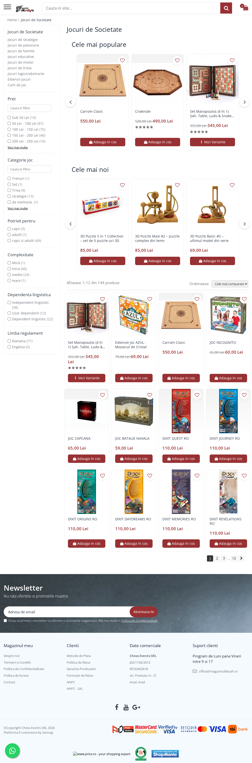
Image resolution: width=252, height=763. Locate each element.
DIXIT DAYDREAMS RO (133, 519)
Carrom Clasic (91, 111)
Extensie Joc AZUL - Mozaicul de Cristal (131, 344)
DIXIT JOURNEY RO (225, 438)
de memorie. (22, 202)
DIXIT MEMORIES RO (179, 519)
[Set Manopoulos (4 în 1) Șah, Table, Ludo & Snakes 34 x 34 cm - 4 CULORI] (212, 80)
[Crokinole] (158, 80)
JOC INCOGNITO (223, 342)
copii (16, 228)
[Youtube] (126, 707)
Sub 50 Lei (20, 117)
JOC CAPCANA (79, 438)
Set (14, 184)
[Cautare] (226, 8)
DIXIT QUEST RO (175, 438)
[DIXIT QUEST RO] (181, 411)
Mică (16, 262)
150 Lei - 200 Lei (25, 135)
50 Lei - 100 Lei (24, 123)
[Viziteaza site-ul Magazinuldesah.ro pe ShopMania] (165, 754)
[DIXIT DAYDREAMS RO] (134, 492)
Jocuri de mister (21, 62)
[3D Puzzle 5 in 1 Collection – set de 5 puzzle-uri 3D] (103, 205)
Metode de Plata (79, 656)
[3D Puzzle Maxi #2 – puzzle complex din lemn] (158, 205)
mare (16, 280)
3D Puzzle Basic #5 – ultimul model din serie (209, 238)
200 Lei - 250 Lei (25, 141)
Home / (13, 20)
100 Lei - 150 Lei (25, 129)
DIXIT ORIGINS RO (82, 519)
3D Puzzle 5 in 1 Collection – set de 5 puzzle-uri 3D (102, 238)
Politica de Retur (79, 662)
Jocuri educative (21, 56)
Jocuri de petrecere (23, 45)
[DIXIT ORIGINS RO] (86, 492)
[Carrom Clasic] (103, 80)
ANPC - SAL (75, 688)
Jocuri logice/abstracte (26, 73)
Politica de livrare (16, 675)
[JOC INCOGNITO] (228, 315)
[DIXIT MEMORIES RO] (181, 492)
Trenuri (18, 178)
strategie (19, 196)
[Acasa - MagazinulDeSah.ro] (25, 9)
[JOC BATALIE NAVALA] (134, 411)
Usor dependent (25, 313)
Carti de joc (17, 85)
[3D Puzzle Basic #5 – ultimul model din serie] (212, 205)
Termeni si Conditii (17, 662)
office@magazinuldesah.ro (218, 671)
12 (234, 558)
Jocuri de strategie (23, 39)
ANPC (71, 682)
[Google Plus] (135, 707)
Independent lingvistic (30, 302)
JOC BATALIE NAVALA (132, 438)
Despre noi (11, 656)
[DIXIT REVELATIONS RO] (228, 492)
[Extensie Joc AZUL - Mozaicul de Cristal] (134, 315)
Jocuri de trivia (20, 68)
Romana (19, 341)
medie (17, 274)
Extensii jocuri (19, 79)
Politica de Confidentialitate (139, 620)
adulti (17, 234)
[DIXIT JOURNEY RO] (228, 411)
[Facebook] (116, 707)
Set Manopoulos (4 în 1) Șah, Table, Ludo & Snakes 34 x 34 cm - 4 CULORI (211, 113)
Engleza (18, 347)
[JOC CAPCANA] (86, 411)
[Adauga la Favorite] (122, 60)
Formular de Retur (80, 675)
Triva (16, 190)
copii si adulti (23, 240)
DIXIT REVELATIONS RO (225, 521)
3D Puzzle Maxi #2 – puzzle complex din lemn (157, 238)
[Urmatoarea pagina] (241, 558)
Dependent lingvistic (29, 319)
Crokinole (143, 111)
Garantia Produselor (81, 669)
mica (16, 268)
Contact (9, 682)
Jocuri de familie (21, 51)
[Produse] (7, 7)
